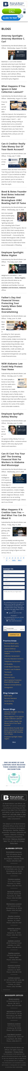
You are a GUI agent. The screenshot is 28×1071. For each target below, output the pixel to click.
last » (19, 560)
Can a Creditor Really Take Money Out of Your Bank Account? (13, 146)
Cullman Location (14, 978)
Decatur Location (14, 916)
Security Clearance (10, 698)
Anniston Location (14, 965)
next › (14, 560)
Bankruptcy (8, 696)
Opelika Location (14, 953)
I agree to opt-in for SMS (15, 613)
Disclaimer (14, 615)
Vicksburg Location (14, 1024)
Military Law (8, 675)
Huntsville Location (14, 891)
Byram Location (14, 999)
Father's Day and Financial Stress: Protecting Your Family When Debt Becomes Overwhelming (11, 304)
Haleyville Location (14, 928)
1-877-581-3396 (15, 814)
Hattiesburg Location (14, 1011)
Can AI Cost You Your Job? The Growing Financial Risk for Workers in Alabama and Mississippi (13, 459)
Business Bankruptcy (11, 646)
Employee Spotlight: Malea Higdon (12, 254)
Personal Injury (9, 677)
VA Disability (8, 664)
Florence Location (14, 879)
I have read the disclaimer (15, 621)
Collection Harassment (12, 656)
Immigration (8, 687)
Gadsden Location (14, 941)
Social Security (9, 701)
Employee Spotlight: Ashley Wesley (12, 415)
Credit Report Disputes (12, 667)
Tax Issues (7, 672)
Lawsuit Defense (10, 649)
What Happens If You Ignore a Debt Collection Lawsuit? (13, 89)
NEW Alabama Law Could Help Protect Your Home (12, 366)
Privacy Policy (18, 1052)
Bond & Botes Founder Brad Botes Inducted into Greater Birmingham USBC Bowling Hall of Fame (14, 197)
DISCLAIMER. (18, 619)
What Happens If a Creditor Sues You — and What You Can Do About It (13, 514)
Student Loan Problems (12, 669)
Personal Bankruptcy (11, 643)
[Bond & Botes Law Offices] (14, 4)
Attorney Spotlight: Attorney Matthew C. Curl (13, 38)
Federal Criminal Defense (12, 685)
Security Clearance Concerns (13, 659)
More (14, 742)
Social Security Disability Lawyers (12, 652)
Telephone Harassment (12, 661)
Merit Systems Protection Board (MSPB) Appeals (12, 681)
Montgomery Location (14, 904)
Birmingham (14, 852)
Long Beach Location (14, 1034)
